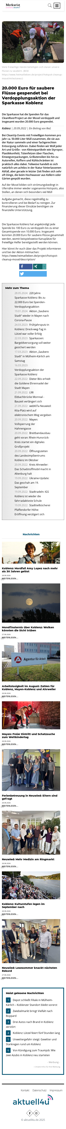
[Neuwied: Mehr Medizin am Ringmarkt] (31, 832)
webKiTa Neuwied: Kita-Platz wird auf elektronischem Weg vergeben (33, 410)
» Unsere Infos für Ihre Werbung (47, 1066)
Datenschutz (39, 1090)
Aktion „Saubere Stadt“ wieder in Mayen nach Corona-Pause (32, 315)
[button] (26, 266)
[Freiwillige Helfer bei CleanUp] (33, 42)
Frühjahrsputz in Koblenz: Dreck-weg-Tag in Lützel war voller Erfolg (32, 329)
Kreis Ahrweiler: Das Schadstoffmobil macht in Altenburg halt (33, 469)
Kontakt (25, 1090)
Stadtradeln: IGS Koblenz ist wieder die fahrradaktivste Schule (32, 496)
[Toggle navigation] (57, 6)
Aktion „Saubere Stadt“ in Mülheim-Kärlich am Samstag (32, 356)
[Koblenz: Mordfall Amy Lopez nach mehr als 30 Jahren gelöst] (31, 552)
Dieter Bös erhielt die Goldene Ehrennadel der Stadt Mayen (32, 383)
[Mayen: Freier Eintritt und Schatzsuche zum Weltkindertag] (31, 715)
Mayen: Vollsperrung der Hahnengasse (26, 424)
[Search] (49, 6)
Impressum (56, 1090)
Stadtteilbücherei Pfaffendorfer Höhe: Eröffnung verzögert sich (32, 509)
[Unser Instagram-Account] (36, 1113)
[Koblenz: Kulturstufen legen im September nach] (31, 885)
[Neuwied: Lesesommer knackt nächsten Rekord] (31, 941)
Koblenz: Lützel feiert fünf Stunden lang (36, 1033)
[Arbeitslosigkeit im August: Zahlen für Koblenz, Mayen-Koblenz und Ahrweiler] (31, 661)
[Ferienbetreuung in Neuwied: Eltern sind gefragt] (31, 770)
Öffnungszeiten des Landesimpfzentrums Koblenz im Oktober (31, 455)
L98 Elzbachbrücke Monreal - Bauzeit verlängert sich (29, 397)
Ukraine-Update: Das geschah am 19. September (32, 482)
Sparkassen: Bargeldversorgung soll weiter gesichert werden (33, 342)
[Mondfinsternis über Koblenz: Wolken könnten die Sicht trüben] (31, 603)
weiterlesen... (10, 578)
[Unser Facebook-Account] (29, 1113)
